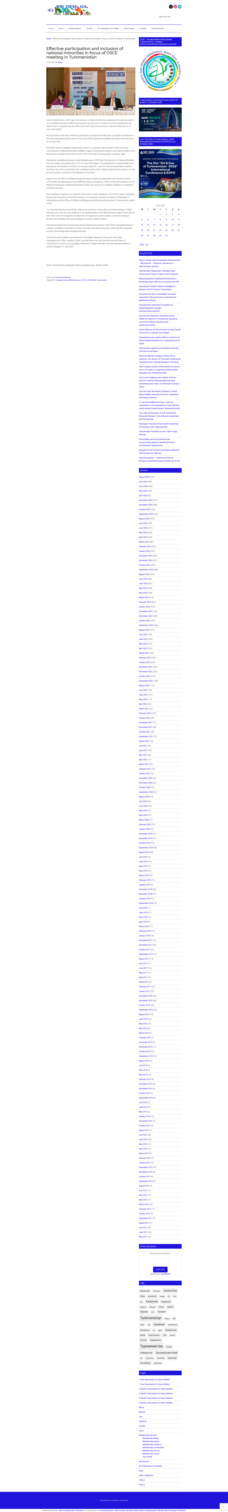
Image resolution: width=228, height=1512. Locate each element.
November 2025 (145, 505)
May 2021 (143, 755)
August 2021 (144, 741)
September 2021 (146, 736)
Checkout (143, 1421)
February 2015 (145, 1079)
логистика (149, 1358)
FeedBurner (166, 1274)
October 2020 (144, 787)
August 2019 (144, 852)
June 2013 (143, 1139)
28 (154, 235)
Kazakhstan (152, 1301)
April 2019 (143, 871)
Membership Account (148, 1435)
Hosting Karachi (106, 1510)
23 (166, 230)
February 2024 (145, 602)
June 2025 (143, 528)
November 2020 (145, 783)
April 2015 (143, 1075)
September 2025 (146, 514)
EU (169, 1296)
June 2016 (143, 1019)
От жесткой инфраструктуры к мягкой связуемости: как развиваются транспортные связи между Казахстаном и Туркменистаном (159, 405)
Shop (141, 1471)
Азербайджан (172, 1325)
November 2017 (145, 945)
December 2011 (145, 1218)
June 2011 (143, 1232)
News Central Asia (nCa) (68, 10)
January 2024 (144, 607)
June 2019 (143, 861)
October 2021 (144, 732)
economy (152, 1296)
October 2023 (144, 621)
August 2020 (144, 797)
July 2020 (143, 801)
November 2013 (145, 1121)
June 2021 (143, 750)
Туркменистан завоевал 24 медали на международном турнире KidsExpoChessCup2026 (156, 308)
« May (141, 245)
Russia (170, 1307)
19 (142, 230)
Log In (141, 1430)
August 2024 (144, 574)
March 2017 (144, 982)
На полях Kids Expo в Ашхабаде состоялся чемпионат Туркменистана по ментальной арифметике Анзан (157, 297)
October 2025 (144, 509)
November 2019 (145, 838)
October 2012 (144, 1176)
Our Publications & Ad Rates (150, 1466)
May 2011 (143, 1237)
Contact (142, 1426)
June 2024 (143, 583)
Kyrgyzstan (166, 1302)
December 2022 (145, 667)
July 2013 (143, 1135)
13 (148, 225)
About (141, 1407)
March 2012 (144, 1204)
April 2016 (143, 1028)
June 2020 (143, 806)
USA (149, 1325)
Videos (142, 1480)
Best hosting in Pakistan (175, 1510)
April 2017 (143, 977)
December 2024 (145, 556)
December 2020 (145, 778)
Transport (162, 1312)
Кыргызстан (153, 1335)
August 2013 (144, 1130)
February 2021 (145, 769)
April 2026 (143, 495)
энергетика (158, 1363)
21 (154, 230)
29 (160, 235)
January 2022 (144, 718)
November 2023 (145, 616)
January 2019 (144, 885)
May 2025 (143, 532)
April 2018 (143, 922)
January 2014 (144, 1116)
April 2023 (143, 648)
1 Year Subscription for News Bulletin (154, 1379)
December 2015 (145, 1042)
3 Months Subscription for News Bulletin (156, 1389)
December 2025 (145, 500)
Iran (141, 1302)
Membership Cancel (150, 1441)
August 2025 (144, 519)
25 (179, 230)
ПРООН (172, 1335)
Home (48, 39)
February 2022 (145, 713)
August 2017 (144, 959)
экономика (145, 1363)
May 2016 (143, 1024)
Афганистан (145, 1330)
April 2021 (143, 759)
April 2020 (143, 815)
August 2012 (144, 1186)
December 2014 (145, 1084)
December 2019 (145, 834)
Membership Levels (150, 1454)
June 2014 (143, 1107)
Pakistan (152, 1307)
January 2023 (144, 662)
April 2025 (143, 537)
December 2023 (145, 611)
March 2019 (144, 875)
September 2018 (146, 903)
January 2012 (144, 1214)
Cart (140, 1417)
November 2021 (145, 727)
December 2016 (145, 996)
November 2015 (145, 1047)
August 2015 (144, 1061)
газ (141, 1358)
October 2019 (144, 843)
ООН (164, 1335)
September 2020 (146, 792)
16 (166, 225)
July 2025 (143, 523)
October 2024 (144, 565)
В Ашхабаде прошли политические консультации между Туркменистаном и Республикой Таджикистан (157, 442)
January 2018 (144, 936)
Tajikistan (144, 1312)
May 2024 (143, 588)
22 (160, 230)
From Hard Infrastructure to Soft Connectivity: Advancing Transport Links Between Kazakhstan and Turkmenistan (159, 416)
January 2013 (144, 1163)
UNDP (142, 1325)
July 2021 (143, 746)
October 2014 (144, 1093)
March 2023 (144, 653)
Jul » (147, 245)
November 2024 (145, 560)
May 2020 (143, 810)
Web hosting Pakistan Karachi (126, 1510)
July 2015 (143, 1065)
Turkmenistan (101, 280)
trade (152, 1312)
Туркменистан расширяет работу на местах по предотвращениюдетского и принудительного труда (159, 340)
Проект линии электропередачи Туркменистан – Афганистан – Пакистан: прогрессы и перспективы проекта (159, 263)
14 (154, 225)
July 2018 (143, 908)
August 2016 (144, 1014)
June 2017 (143, 968)
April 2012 (143, 1200)
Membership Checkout (151, 1444)
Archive (142, 1412)
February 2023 (145, 658)
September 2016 (146, 1010)
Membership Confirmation (153, 1447)
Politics (161, 1307)
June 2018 (143, 912)
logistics (143, 1307)
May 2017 (143, 973)
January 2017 (144, 991)
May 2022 (143, 699)
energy (162, 1296)
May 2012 (143, 1195)
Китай (142, 1335)
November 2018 (145, 894)
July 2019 (143, 857)
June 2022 (143, 695)
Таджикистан (155, 1340)
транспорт (172, 1358)
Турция (169, 1347)
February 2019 (145, 880)
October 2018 (144, 898)
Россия (143, 1340)
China (142, 1296)
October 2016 (144, 1005)
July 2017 (143, 963)
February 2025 (145, 546)
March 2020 (144, 820)
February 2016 (145, 1037)
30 (166, 235)
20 (148, 230)
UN (174, 1319)
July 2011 (143, 1227)
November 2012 (145, 1172)
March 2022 (144, 709)
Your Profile (147, 1457)
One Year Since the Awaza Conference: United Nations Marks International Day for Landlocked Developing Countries (158, 394)
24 (172, 230)
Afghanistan (145, 1291)
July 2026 (143, 482)
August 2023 (144, 630)
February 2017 (145, 987)
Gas (174, 1296)
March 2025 (144, 542)
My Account (144, 1461)
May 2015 (143, 1070)
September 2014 (146, 1098)
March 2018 (144, 926)
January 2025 (144, 551)
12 (142, 225)
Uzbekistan (159, 1324)
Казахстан (170, 1330)
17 (172, 225)
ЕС (154, 1330)
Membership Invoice (151, 1451)
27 (148, 235)
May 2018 (143, 917)
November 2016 (145, 1000)
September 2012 (146, 1181)
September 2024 (146, 570)
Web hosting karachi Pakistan (152, 1510)
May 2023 (143, 644)
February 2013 (145, 1158)
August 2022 (144, 685)
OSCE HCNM (91, 280)
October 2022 (144, 676)
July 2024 (143, 579)
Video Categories (146, 1475)
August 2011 (144, 1223)
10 (172, 219)
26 (142, 235)
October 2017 (144, 949)
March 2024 (144, 597)
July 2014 (143, 1102)
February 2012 (145, 1209)
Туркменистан (151, 1346)
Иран (160, 1330)
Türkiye (167, 1319)
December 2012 (145, 1167)
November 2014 (145, 1088)
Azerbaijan (156, 1291)
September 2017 (146, 954)
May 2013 (143, 1144)
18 (179, 225)
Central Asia (170, 1290)
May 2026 (143, 491)
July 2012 (143, 1190)
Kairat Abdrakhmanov (72, 280)
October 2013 (144, 1125)
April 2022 (143, 704)
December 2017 (145, 940)
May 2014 (143, 1112)
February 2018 (145, 931)
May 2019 (143, 866)
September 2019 (146, 848)
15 (160, 225)
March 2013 (144, 1153)
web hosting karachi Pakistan (71, 1510)
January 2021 (144, 773)
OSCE (83, 280)
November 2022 (145, 671)
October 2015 (144, 1051)
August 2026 (144, 477)
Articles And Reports (63, 277)
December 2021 (145, 722)
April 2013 (143, 1149)
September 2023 (146, 625)
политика (160, 1358)
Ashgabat (60, 280)
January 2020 (144, 829)
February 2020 (145, 824)
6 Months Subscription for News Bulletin (156, 1398)
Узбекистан (146, 1352)
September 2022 (146, 681)
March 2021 (144, 764)
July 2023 (143, 634)
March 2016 (144, 1033)
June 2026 (143, 486)
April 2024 (143, 593)
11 (179, 219)
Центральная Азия (166, 1352)
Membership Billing (150, 1438)
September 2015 (146, 1056)
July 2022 (143, 690)
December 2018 (145, 889)
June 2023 (143, 639)
